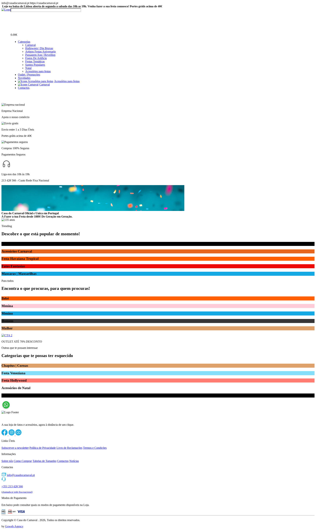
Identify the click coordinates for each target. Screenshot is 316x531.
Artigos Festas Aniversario (40, 51)
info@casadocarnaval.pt (21, 475)
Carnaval (30, 45)
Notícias (74, 461)
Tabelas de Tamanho (44, 461)
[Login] (13, 15)
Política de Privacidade (42, 447)
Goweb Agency (14, 526)
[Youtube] (18, 434)
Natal (28, 68)
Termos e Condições (95, 447)
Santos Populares (35, 64)
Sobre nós (7, 461)
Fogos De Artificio (36, 58)
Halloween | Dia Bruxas (39, 48)
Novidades (24, 77)
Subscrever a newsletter (15, 447)
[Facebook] (4, 434)
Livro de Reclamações (69, 447)
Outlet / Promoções (29, 74)
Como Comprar (23, 461)
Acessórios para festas (38, 71)
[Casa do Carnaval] (6, 9)
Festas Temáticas (35, 61)
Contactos (23, 87)
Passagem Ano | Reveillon (40, 54)
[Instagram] (11, 434)
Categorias (24, 41)
